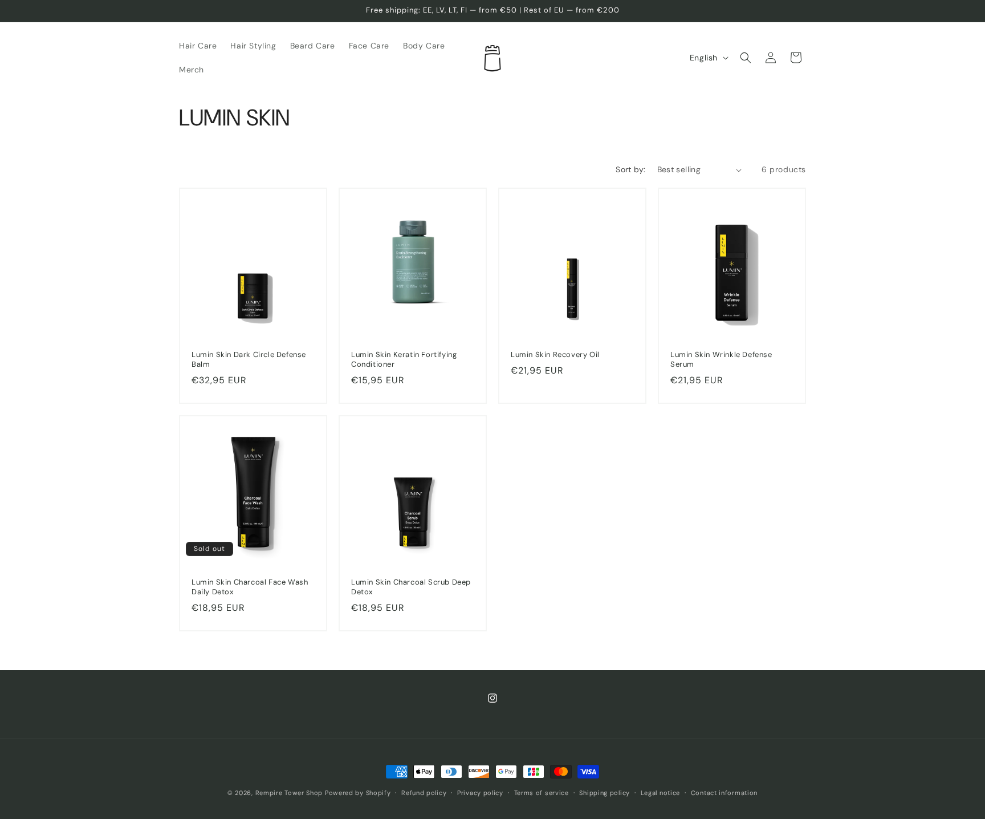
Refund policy (423, 793)
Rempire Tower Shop (289, 793)
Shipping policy (604, 793)
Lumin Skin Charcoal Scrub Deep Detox (411, 587)
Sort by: (630, 169)
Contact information (724, 793)
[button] (745, 57)
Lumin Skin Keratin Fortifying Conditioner (404, 359)
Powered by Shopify (358, 793)
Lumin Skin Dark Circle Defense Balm (249, 359)
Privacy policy (480, 793)
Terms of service (541, 793)
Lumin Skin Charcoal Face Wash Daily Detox (250, 587)
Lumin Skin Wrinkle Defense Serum (721, 359)
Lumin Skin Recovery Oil (555, 354)
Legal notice (660, 793)
